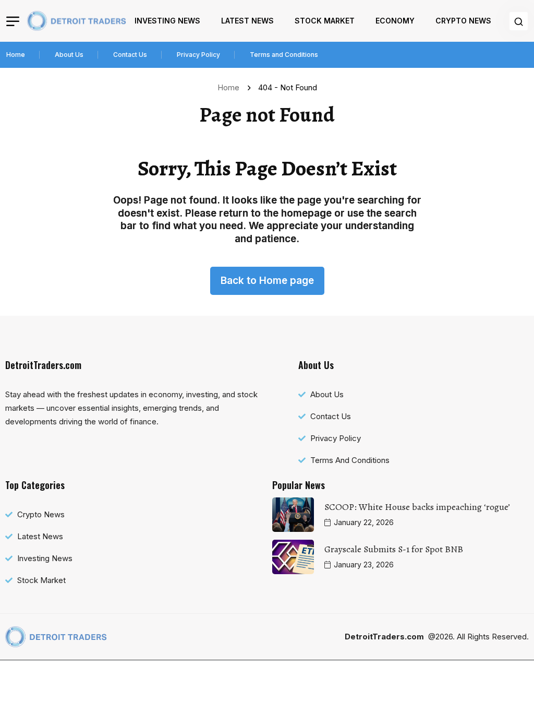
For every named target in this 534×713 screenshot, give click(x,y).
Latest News (247, 20)
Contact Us (130, 54)
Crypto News (463, 20)
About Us (69, 54)
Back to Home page (267, 281)
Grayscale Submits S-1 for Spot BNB (393, 549)
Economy (395, 20)
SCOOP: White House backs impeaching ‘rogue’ (417, 507)
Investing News (167, 20)
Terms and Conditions (284, 54)
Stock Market (325, 20)
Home (15, 54)
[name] (76, 21)
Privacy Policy (198, 54)
